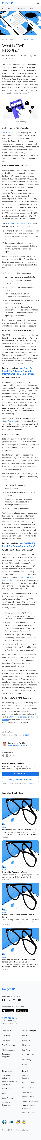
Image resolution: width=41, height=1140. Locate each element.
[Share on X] (10, 755)
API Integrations (8, 1050)
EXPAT (26, 735)
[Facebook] (3, 1000)
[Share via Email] (14, 755)
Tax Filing (6, 1035)
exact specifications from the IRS (19, 223)
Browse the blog (21, 774)
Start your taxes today (18, 717)
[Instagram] (14, 1000)
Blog (3, 8)
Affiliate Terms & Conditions (28, 1107)
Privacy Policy (28, 1097)
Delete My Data (28, 1112)
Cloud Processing (29, 1082)
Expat (10, 8)
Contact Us (31, 783)
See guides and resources (20, 779)
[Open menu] (38, 3)
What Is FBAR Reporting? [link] (24, 8)
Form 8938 (12, 421)
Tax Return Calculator (6, 1076)
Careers (25, 1064)
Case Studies (7, 1098)
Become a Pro (28, 1055)
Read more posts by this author (19, 745)
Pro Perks (26, 1050)
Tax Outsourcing (8, 1045)
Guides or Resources (6, 1103)
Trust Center (27, 1092)
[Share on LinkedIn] (7, 755)
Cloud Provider (28, 1087)
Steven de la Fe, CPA (13, 56)
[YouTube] (19, 1000)
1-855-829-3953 (9, 1018)
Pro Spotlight (27, 1059)
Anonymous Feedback (27, 1076)
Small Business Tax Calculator (10, 1083)
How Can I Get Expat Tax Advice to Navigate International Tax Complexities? (18, 371)
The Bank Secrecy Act (11, 132)
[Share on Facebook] (3, 755)
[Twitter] (8, 1000)
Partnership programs (6, 1055)
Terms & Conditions (30, 1102)
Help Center (7, 1088)
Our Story (26, 1035)
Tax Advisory (7, 1040)
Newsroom (26, 1045)
